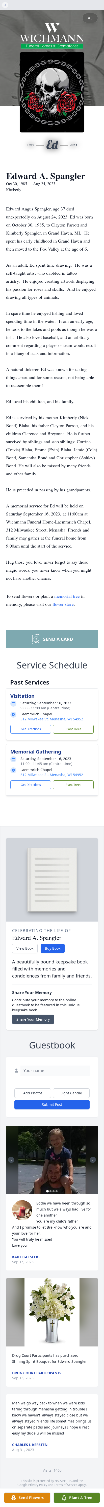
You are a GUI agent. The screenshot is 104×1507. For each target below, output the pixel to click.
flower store (63, 604)
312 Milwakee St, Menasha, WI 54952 (51, 719)
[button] (52, 1160)
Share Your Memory (33, 1019)
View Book (24, 948)
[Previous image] (11, 1160)
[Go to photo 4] (57, 1191)
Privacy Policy (37, 1485)
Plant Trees (73, 729)
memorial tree (67, 596)
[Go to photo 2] (50, 1191)
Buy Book (52, 948)
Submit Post (52, 1104)
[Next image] (93, 1160)
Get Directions (31, 729)
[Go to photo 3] (54, 1191)
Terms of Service (65, 1485)
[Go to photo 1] (47, 1191)
